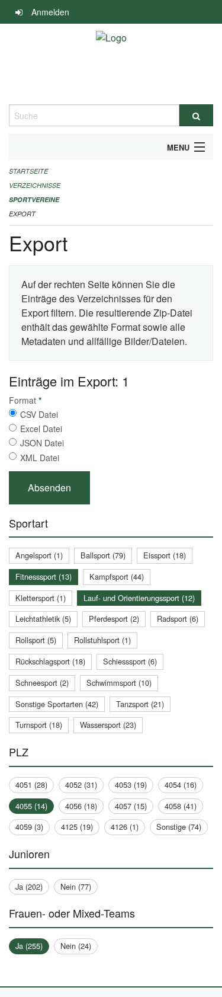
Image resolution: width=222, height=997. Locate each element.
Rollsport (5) (35, 640)
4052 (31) (81, 784)
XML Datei (39, 458)
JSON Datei (42, 443)
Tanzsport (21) (140, 704)
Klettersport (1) (40, 597)
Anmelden (50, 12)
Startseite (28, 171)
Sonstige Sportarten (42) (56, 704)
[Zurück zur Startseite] (111, 64)
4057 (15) (131, 805)
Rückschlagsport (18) (50, 661)
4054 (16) (181, 784)
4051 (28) (31, 784)
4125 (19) (77, 826)
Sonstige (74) (178, 826)
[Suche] (196, 115)
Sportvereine (34, 199)
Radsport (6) (177, 618)
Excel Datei (41, 428)
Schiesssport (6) (130, 661)
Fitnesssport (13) (43, 576)
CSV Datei (39, 414)
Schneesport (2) (42, 682)
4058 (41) (181, 805)
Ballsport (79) (103, 555)
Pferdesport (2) (114, 618)
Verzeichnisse (34, 185)
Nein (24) (75, 945)
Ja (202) (29, 886)
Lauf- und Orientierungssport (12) (139, 597)
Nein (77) (75, 886)
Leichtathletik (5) (43, 618)
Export (22, 213)
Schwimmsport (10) (119, 682)
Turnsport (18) (38, 724)
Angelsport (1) (39, 555)
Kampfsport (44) (116, 576)
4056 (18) (81, 805)
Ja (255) (29, 945)
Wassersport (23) (108, 724)
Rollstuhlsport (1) (102, 640)
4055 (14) (31, 805)
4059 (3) (29, 826)
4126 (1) (125, 826)
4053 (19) (131, 784)
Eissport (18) (164, 555)
